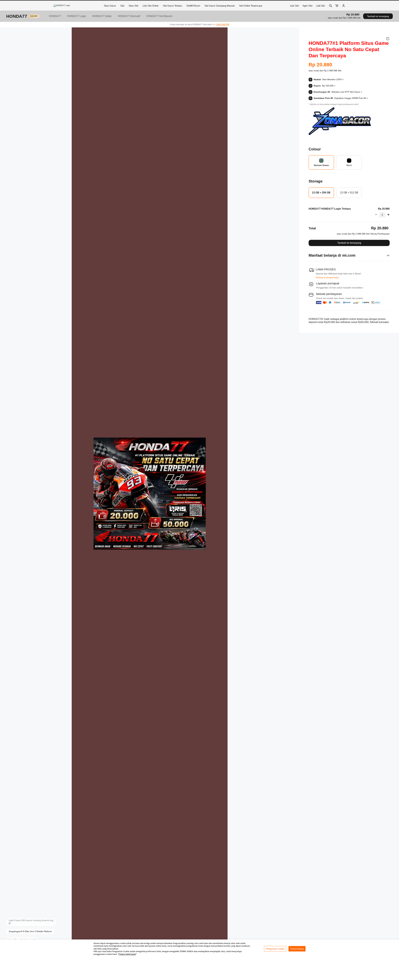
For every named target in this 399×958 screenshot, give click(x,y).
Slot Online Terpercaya (250, 6)
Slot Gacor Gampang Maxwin (219, 6)
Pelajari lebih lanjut (127, 954)
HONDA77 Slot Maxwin (159, 16)
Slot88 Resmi (193, 6)
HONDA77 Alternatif (129, 16)
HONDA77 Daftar (102, 16)
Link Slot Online (151, 6)
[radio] (321, 162)
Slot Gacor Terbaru (172, 6)
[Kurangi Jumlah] (377, 214)
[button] (344, 18)
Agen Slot (307, 6)
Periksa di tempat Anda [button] (327, 277)
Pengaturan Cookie (275, 948)
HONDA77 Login (76, 16)
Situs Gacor (110, 6)
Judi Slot (320, 6)
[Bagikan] (388, 38)
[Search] (330, 5)
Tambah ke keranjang (378, 16)
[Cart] (337, 5)
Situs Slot (133, 6)
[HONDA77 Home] (77, 5)
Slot (122, 6)
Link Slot (294, 6)
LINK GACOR (222, 24)
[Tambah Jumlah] (387, 214)
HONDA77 (16, 16)
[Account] (343, 5)
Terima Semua (297, 948)
